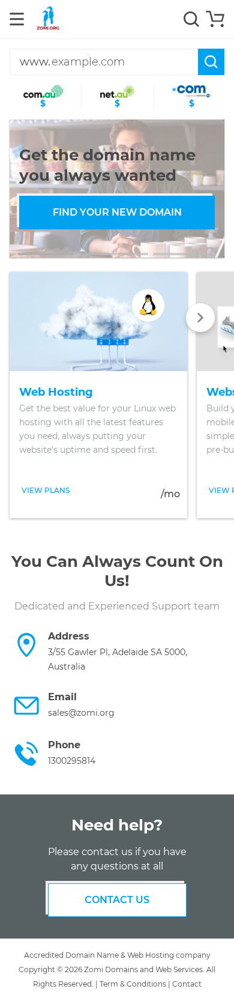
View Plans (46, 490)
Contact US (117, 900)
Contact (187, 983)
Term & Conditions (133, 983)
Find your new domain (117, 212)
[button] (49, 254)
